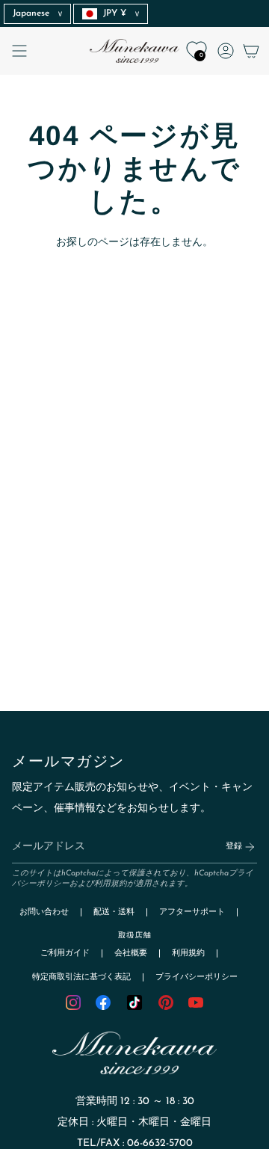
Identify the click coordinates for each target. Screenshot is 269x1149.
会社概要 (130, 953)
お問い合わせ (44, 912)
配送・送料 (113, 912)
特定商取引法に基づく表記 (81, 977)
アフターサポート (192, 912)
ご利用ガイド (65, 953)
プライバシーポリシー (196, 977)
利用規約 (110, 884)
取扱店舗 (134, 936)
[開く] (19, 51)
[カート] (251, 51)
